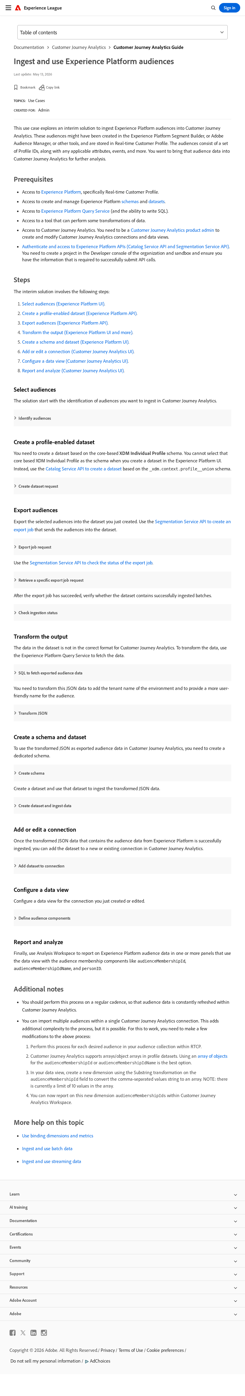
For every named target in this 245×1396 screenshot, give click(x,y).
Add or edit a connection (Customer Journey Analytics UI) (78, 351)
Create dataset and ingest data (45, 805)
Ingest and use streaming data (51, 1161)
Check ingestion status (38, 612)
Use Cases (36, 100)
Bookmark (28, 87)
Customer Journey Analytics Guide (148, 47)
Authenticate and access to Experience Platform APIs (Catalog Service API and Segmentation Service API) (125, 246)
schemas (130, 201)
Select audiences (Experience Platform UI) (63, 304)
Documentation (29, 47)
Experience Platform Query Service (75, 211)
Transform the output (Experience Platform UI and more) (77, 332)
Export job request (35, 547)
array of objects (212, 1056)
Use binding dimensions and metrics (57, 1136)
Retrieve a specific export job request (51, 580)
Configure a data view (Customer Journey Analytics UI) (75, 361)
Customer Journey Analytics (79, 47)
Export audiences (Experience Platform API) (65, 323)
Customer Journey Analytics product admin (172, 230)
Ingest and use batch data (47, 1148)
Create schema (32, 773)
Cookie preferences (165, 1350)
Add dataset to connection (42, 866)
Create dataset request (38, 486)
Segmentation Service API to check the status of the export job (91, 563)
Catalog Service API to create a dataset (84, 469)
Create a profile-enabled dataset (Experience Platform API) (79, 313)
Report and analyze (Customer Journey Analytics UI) (73, 370)
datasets (156, 201)
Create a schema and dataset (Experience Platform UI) (75, 342)
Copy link (53, 87)
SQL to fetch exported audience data (50, 673)
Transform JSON (33, 713)
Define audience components (45, 918)
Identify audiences (35, 418)
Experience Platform (61, 192)
